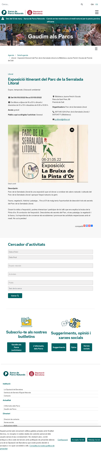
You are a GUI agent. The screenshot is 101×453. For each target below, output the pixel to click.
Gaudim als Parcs (10, 409)
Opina (73, 347)
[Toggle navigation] (97, 12)
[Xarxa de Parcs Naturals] (22, 12)
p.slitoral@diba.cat (62, 119)
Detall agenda (22, 55)
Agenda (11, 55)
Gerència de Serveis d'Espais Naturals (17, 393)
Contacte (7, 396)
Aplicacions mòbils (10, 426)
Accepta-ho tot (78, 440)
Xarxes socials (87, 347)
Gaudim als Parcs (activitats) (16, 347)
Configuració (63, 440)
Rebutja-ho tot (94, 440)
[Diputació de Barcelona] (24, 373)
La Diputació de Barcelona (13, 389)
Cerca (14, 295)
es (97, 4)
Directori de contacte (11, 419)
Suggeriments (59, 347)
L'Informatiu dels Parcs (38, 347)
